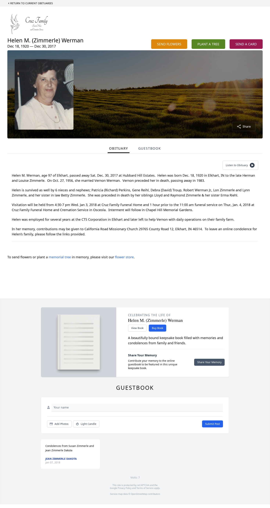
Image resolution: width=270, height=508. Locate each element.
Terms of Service (145, 488)
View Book (137, 328)
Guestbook (149, 148)
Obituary (118, 148)
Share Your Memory (209, 362)
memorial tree (60, 257)
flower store (124, 257)
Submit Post (212, 424)
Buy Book (157, 328)
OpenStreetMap (139, 494)
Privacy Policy (125, 488)
